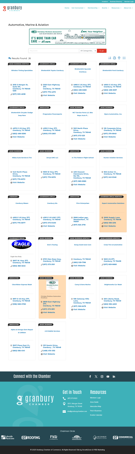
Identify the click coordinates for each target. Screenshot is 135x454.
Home (67, 8)
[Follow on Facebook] (90, 376)
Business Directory (116, 1)
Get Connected (77, 8)
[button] (9, 58)
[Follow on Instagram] (102, 376)
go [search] (103, 51)
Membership (93, 8)
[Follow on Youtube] (107, 376)
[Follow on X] (96, 376)
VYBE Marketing (99, 450)
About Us (127, 8)
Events (104, 8)
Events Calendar (96, 415)
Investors (105, 1)
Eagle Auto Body (16, 256)
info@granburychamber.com (77, 411)
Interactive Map (95, 406)
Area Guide (94, 402)
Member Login (129, 1)
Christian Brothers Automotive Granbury (51, 297)
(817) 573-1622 (72, 398)
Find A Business (96, 411)
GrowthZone (86, 450)
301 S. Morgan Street (75, 404)
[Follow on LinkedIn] (113, 376)
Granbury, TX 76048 (75, 406)
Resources (115, 8)
